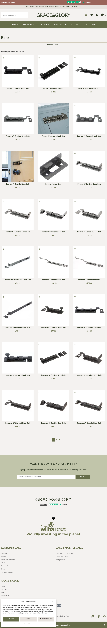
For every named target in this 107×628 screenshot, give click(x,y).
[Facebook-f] (98, 616)
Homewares (59, 25)
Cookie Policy (27, 624)
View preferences (46, 619)
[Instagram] (92, 616)
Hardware (27, 25)
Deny (29, 619)
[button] (53, 601)
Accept (11, 619)
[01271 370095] (86, 15)
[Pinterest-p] (104, 616)
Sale (93, 25)
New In (15, 25)
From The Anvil (78, 25)
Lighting (43, 25)
